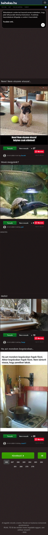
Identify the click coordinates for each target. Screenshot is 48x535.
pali (22, 227)
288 (6, 462)
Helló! (4, 296)
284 (29, 462)
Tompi (23, 342)
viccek (4, 7)
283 (35, 462)
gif (10, 7)
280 (21, 466)
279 (27, 466)
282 (41, 462)
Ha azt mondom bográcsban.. (17, 349)
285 (24, 462)
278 (32, 466)
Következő (17, 455)
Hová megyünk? (10, 162)
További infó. (8, 22)
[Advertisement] (24, 54)
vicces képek (17, 7)
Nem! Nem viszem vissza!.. (16, 81)
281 (15, 466)
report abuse (39, 155)
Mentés (40, 151)
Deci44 (23, 155)
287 (12, 462)
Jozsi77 (23, 443)
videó (26, 7)
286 (18, 462)
